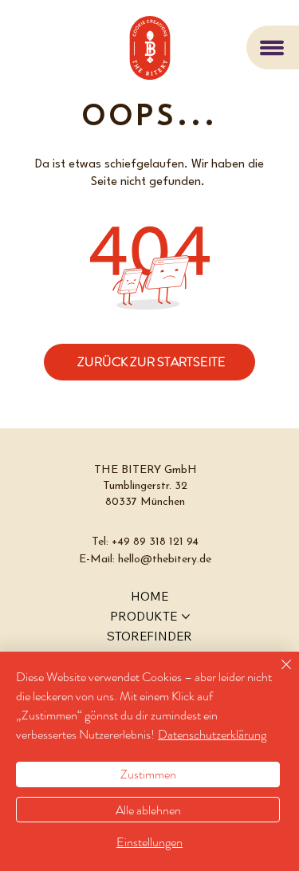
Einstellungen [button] (149, 842)
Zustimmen (148, 774)
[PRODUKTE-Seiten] (186, 617)
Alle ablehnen (148, 810)
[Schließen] (277, 674)
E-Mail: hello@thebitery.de (145, 560)
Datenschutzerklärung (212, 734)
